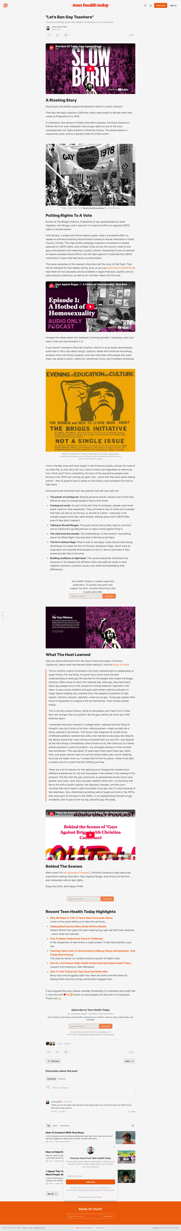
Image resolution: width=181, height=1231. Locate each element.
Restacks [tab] (62, 1079)
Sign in (173, 5)
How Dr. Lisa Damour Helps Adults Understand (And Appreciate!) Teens (90, 963)
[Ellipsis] (134, 1102)
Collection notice (39, 1228)
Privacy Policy (109, 1190)
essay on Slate (121, 664)
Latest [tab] (55, 1126)
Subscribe (160, 5)
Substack (156, 1228)
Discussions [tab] (64, 1126)
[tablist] (56, 1078)
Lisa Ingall (55, 1101)
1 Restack (67, 1043)
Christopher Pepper (59, 27)
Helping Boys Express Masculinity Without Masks (78, 926)
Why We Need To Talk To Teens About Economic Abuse (81, 918)
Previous (55, 1061)
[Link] (42, 100)
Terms (30, 1228)
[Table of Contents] (2, 615)
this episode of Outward (76, 872)
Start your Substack (86, 1228)
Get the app (100, 1228)
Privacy (24, 1228)
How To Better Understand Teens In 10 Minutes (76, 938)
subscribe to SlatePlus (119, 267)
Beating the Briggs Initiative (94, 208)
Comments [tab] (51, 1079)
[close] (114, 1147)
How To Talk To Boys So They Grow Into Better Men (79, 971)
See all (51, 1194)
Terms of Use (102, 1187)
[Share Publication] (150, 5)
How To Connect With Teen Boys (65, 1132)
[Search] (145, 5)
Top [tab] (48, 1126)
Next (127, 1061)
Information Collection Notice (90, 1190)
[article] (90, 1138)
